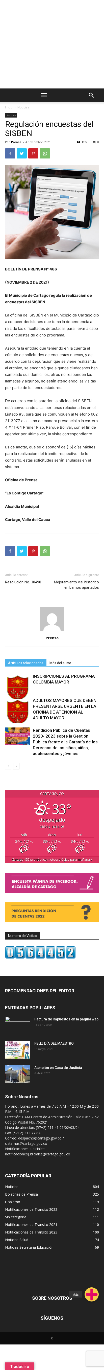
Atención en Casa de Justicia (58, 1068)
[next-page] (16, 766)
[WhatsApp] (45, 153)
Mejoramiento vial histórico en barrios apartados (76, 585)
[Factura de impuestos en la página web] (17, 1025)
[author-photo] (52, 631)
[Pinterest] (33, 153)
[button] (92, 1294)
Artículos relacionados (25, 663)
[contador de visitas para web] (40, 957)
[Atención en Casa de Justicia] (17, 1074)
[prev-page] (8, 766)
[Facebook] (10, 153)
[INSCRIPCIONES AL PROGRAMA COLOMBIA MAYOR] (17, 686)
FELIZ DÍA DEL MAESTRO (54, 1043)
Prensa (16, 142)
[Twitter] (22, 153)
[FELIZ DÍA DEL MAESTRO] (17, 1050)
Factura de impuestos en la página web (66, 1019)
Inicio (9, 107)
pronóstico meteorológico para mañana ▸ (52, 859)
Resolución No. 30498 (23, 582)
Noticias (23, 107)
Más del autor (60, 663)
